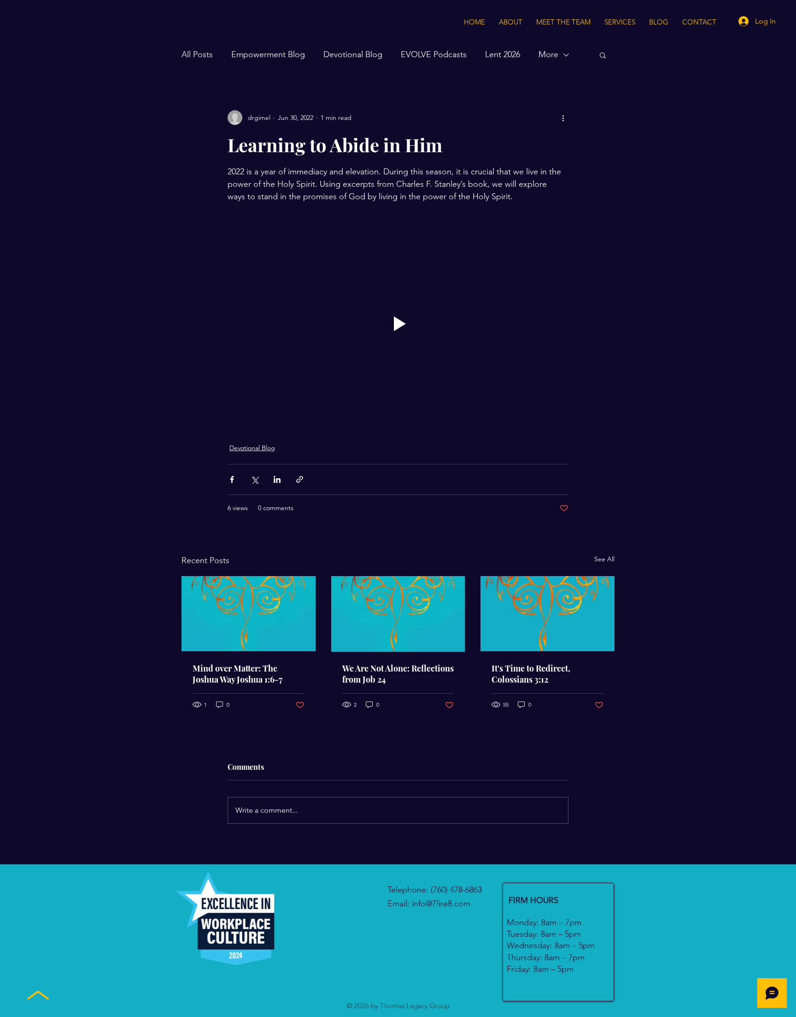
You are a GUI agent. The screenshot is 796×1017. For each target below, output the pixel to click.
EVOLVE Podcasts (434, 54)
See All (604, 559)
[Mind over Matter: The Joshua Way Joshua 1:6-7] (248, 613)
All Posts (197, 54)
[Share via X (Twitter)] (254, 479)
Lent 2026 (502, 54)
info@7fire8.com (441, 903)
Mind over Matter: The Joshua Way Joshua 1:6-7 (237, 674)
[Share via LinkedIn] (277, 479)
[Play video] (398, 324)
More (548, 54)
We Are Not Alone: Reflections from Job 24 (398, 674)
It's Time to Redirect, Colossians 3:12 (531, 674)
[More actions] (562, 117)
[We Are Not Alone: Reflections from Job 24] (398, 614)
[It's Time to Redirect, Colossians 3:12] (547, 613)
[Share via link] (299, 479)
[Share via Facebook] (232, 479)
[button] (602, 55)
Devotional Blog (352, 54)
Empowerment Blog (268, 54)
